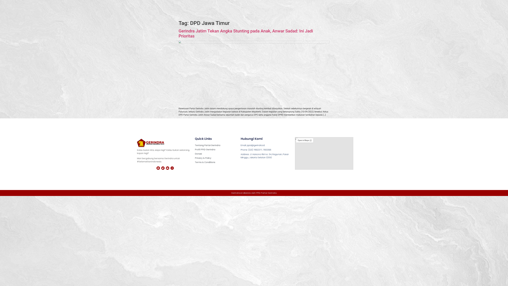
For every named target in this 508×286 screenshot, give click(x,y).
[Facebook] (158, 168)
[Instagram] (172, 168)
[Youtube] (167, 168)
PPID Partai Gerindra (266, 193)
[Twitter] (163, 168)
